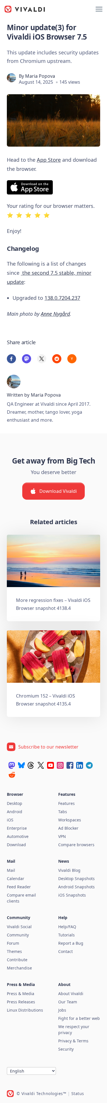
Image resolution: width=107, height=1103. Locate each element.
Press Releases (21, 1001)
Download (16, 844)
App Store (49, 159)
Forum (13, 943)
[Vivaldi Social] (11, 765)
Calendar (15, 878)
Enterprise (17, 828)
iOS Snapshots (72, 895)
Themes (14, 951)
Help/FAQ (67, 926)
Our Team (67, 1001)
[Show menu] (99, 9)
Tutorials (66, 935)
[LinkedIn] (79, 765)
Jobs (62, 1010)
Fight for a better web (79, 1018)
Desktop (14, 803)
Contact (65, 951)
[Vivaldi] (25, 9)
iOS (10, 820)
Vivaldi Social (19, 926)
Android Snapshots (76, 886)
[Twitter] (40, 765)
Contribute (17, 959)
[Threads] (31, 765)
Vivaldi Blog (69, 870)
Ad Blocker (68, 828)
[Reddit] (11, 774)
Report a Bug (70, 943)
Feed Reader (19, 886)
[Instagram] (60, 765)
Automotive (18, 836)
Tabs (62, 811)
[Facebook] (69, 765)
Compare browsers (76, 844)
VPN (62, 836)
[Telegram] (89, 765)
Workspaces (69, 820)
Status (77, 1093)
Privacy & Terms (73, 1040)
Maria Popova (40, 76)
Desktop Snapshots (76, 878)
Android (14, 811)
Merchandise (19, 968)
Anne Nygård (55, 313)
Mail (11, 870)
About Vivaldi (70, 993)
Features (66, 803)
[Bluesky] (21, 765)
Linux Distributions (25, 1010)
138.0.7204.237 (62, 297)
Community (18, 935)
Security (66, 1049)
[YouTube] (50, 765)
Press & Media (20, 993)
